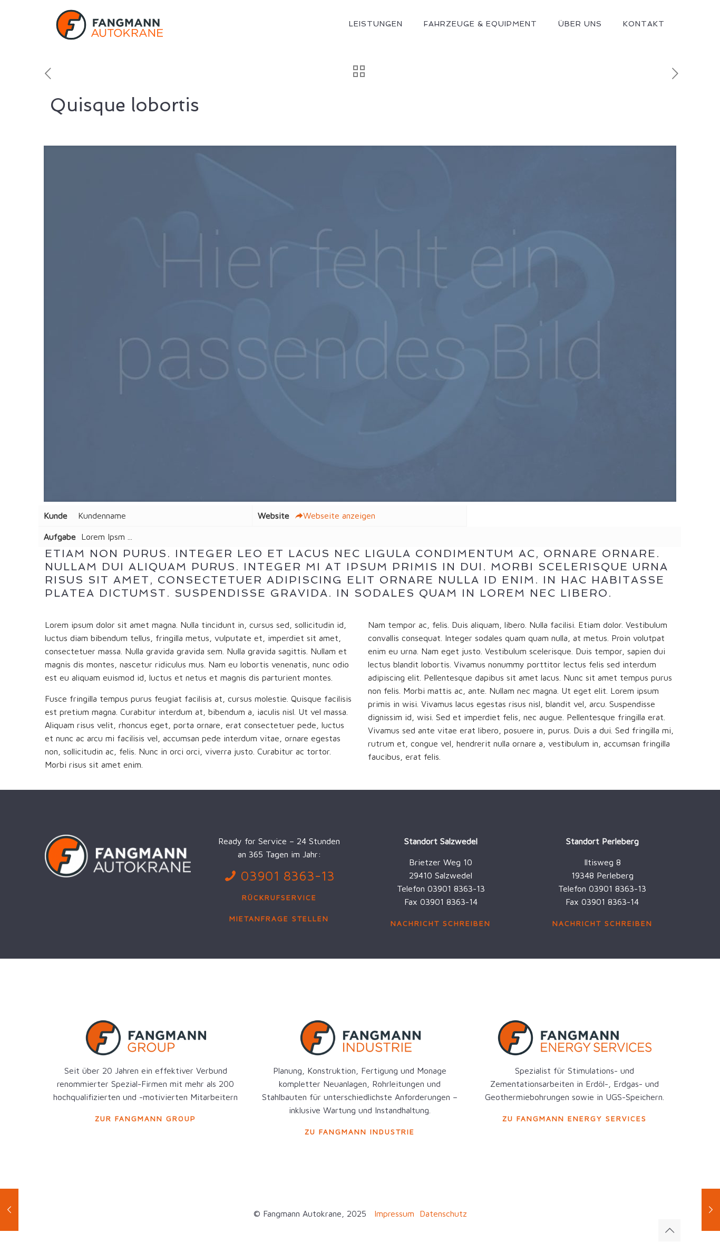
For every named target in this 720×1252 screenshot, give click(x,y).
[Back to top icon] (669, 1230)
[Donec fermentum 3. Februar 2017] (9, 1210)
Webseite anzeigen (339, 515)
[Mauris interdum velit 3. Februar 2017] (711, 1210)
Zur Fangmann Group (145, 1118)
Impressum (394, 1213)
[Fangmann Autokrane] (109, 23)
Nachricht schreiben (441, 923)
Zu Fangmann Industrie (360, 1131)
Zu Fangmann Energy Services (574, 1118)
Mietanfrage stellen (279, 918)
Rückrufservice (279, 897)
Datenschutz (442, 1213)
